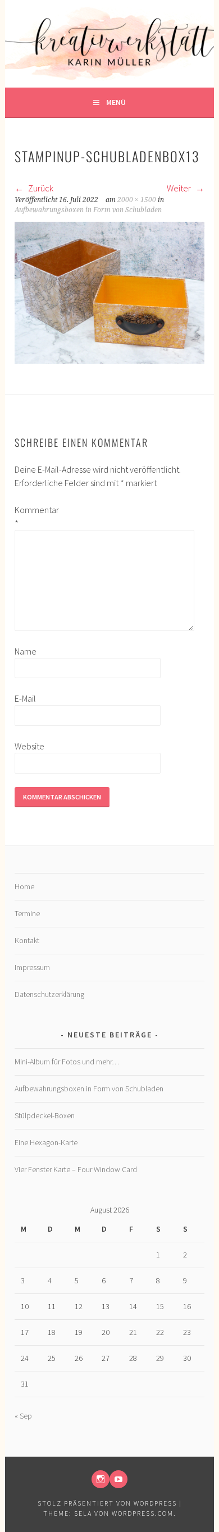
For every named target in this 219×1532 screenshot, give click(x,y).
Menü (116, 102)
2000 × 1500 (136, 200)
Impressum (32, 967)
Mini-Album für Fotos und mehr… (67, 1062)
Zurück (39, 188)
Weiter (180, 188)
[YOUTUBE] (118, 1479)
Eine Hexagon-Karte (46, 1142)
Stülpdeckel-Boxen (45, 1115)
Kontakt (27, 940)
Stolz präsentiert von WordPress (107, 1503)
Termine (27, 913)
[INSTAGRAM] (101, 1479)
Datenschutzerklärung (49, 994)
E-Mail (25, 698)
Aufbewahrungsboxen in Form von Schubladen (88, 210)
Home (24, 886)
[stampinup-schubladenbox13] (109, 360)
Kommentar (33, 516)
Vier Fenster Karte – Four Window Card (76, 1169)
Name (25, 651)
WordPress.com (143, 1513)
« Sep (23, 1416)
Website (29, 746)
